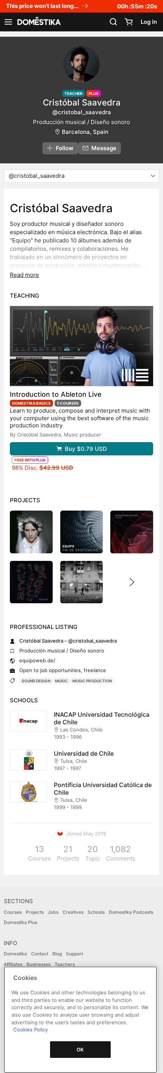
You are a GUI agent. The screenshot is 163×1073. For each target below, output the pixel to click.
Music (61, 681)
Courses (13, 912)
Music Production (92, 681)
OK (80, 1050)
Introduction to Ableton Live (56, 394)
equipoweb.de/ (37, 660)
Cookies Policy (30, 1029)
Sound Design (36, 681)
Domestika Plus (20, 922)
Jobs (53, 912)
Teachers (65, 964)
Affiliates (13, 964)
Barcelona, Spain (85, 131)
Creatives (73, 912)
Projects (35, 912)
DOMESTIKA (38, 21)
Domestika (15, 954)
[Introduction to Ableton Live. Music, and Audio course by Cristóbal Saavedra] (81, 346)
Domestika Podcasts (131, 912)
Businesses (38, 964)
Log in (149, 21)
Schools (96, 912)
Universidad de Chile (84, 753)
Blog (57, 954)
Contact (39, 954)
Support (74, 954)
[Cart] (128, 21)
